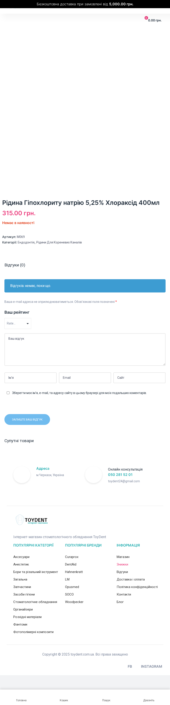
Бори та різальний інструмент (35, 572)
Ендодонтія (26, 242)
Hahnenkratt (74, 572)
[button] (11, 20)
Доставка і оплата (131, 579)
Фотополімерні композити (33, 632)
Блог (120, 602)
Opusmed (72, 587)
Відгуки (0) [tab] (14, 265)
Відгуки (122, 572)
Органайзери (23, 609)
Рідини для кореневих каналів (59, 242)
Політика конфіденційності (137, 587)
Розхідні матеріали (27, 617)
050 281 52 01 (120, 474)
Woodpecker (74, 602)
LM (67, 579)
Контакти (124, 594)
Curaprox (71, 557)
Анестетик (21, 564)
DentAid (70, 564)
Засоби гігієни (24, 594)
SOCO (69, 594)
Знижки (122, 564)
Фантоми (20, 624)
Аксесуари (21, 557)
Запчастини (22, 587)
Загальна (20, 579)
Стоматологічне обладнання (35, 602)
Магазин (123, 557)
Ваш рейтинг (16, 312)
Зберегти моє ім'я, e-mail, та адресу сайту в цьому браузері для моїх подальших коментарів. (79, 393)
